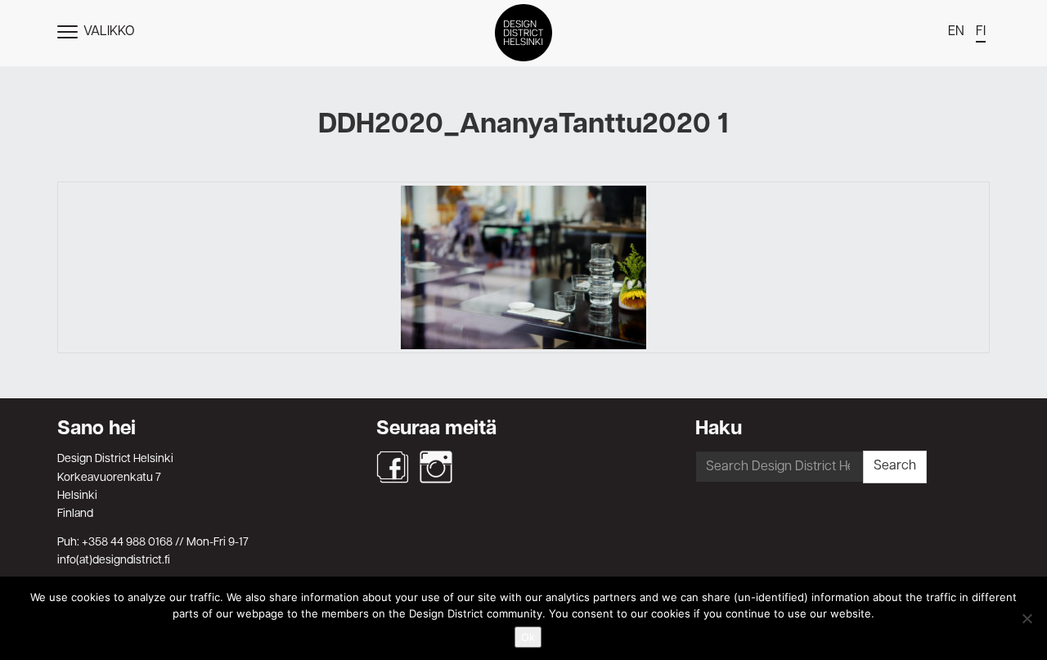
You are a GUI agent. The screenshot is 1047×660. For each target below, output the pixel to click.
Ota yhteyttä (524, 395)
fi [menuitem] (981, 32)
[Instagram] (436, 467)
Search (895, 466)
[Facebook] (392, 467)
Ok (528, 637)
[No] (1026, 618)
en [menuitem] (956, 32)
